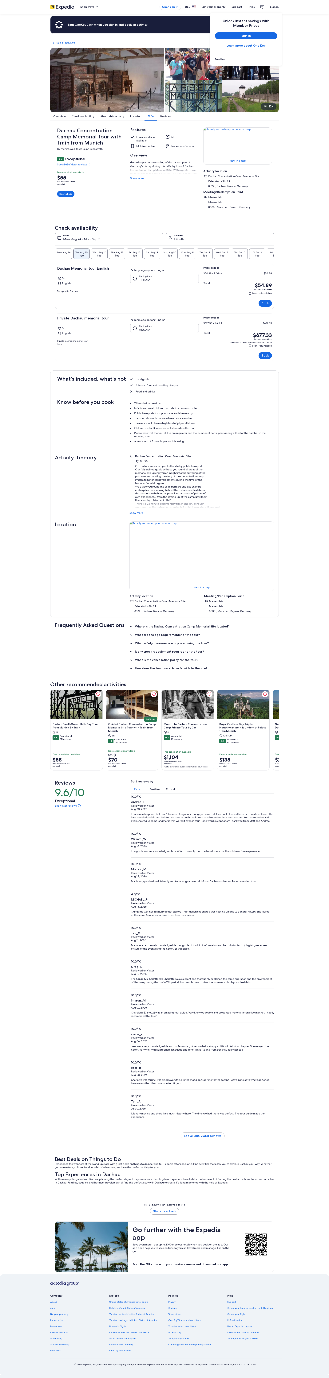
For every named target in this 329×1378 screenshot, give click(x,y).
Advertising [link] (56, 1338)
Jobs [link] (52, 1308)
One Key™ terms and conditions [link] (184, 1320)
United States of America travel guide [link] (128, 1301)
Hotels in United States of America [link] (127, 1308)
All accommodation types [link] (122, 1338)
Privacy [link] (172, 1301)
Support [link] (231, 1301)
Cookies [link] (172, 1308)
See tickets (65, 193)
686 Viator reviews (66, 805)
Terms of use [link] (174, 1314)
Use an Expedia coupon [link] (239, 1326)
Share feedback (164, 1211)
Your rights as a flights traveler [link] (242, 1338)
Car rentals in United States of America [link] (129, 1332)
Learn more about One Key (246, 45)
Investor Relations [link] (59, 1332)
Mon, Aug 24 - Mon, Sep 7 (81, 239)
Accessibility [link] (174, 1332)
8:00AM (144, 330)
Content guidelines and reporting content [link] (190, 1344)
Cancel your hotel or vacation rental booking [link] (250, 1308)
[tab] (64, 254)
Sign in (274, 7)
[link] (246, 59)
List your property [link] (59, 1314)
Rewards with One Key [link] (121, 1344)
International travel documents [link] (243, 1332)
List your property (213, 7)
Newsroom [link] (56, 1326)
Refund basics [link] (234, 1320)
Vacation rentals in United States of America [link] (131, 1314)
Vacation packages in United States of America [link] (133, 1320)
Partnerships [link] (56, 1320)
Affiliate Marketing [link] (59, 1344)
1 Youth (179, 239)
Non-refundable (260, 293)
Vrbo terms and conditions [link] (182, 1326)
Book (265, 303)
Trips (251, 7)
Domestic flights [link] (117, 1326)
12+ (271, 106)
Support (237, 7)
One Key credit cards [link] (120, 1350)
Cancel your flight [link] (236, 1314)
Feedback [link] (55, 1350)
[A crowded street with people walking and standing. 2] (193, 64)
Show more (137, 178)
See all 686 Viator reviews (72, 164)
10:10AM (144, 280)
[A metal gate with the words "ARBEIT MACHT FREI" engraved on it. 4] (193, 96)
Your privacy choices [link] (178, 1338)
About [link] (53, 1301)
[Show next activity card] (279, 730)
